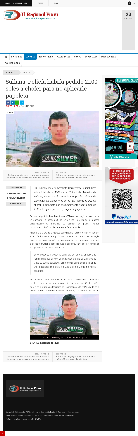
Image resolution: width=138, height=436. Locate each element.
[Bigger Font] (24, 193)
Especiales (91, 56)
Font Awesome (11, 419)
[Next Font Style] (24, 198)
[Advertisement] (98, 28)
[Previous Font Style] (7, 198)
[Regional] (30, 15)
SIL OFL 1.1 (36, 419)
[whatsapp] (17, 103)
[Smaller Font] (7, 193)
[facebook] (8, 103)
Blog (56, 3)
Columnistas (12, 63)
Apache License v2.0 (66, 416)
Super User (12, 106)
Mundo (77, 56)
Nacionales (63, 56)
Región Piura (46, 56)
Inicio (6, 57)
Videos (40, 3)
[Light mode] (129, 3)
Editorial (16, 56)
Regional (53, 412)
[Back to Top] (2, 433)
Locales (30, 56)
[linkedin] (13, 103)
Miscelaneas (108, 56)
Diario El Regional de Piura (16, 3)
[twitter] (22, 103)
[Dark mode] (134, 3)
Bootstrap (9, 416)
